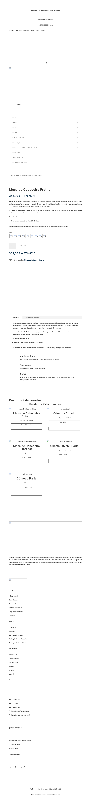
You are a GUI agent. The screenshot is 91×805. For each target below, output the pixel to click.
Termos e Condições (53, 795)
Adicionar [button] (26, 457)
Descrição (16, 317)
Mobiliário (17, 175)
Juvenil (11, 674)
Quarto (23, 175)
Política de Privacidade (38, 795)
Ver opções (26, 425)
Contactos (12, 615)
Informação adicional (32, 317)
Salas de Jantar (14, 658)
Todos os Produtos (15, 604)
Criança (11, 670)
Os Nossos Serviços (15, 608)
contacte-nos (54, 359)
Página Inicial (13, 596)
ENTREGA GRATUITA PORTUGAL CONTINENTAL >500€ (27, 31)
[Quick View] (26, 431)
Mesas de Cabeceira (31, 260)
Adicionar (24, 246)
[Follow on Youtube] (54, 37)
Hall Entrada (13, 654)
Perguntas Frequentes (16, 611)
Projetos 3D (12, 627)
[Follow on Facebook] (36, 37)
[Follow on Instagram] (45, 37)
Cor (10, 232)
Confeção (12, 631)
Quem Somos (13, 600)
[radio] (11, 236)
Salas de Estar (13, 662)
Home (11, 175)
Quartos (11, 666)
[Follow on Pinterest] (50, 37)
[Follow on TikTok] (41, 37)
